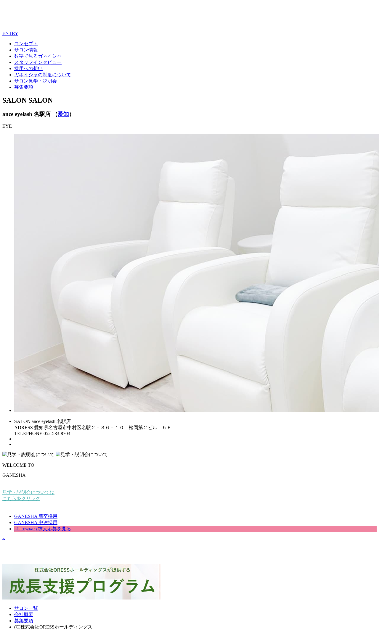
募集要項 (23, 87)
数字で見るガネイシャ (38, 56)
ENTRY (10, 33)
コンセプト (26, 43)
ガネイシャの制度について (42, 74)
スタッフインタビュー (38, 62)
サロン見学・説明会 (35, 80)
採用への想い (28, 68)
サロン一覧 (26, 608)
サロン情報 (26, 49)
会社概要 (23, 614)
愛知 (63, 114)
